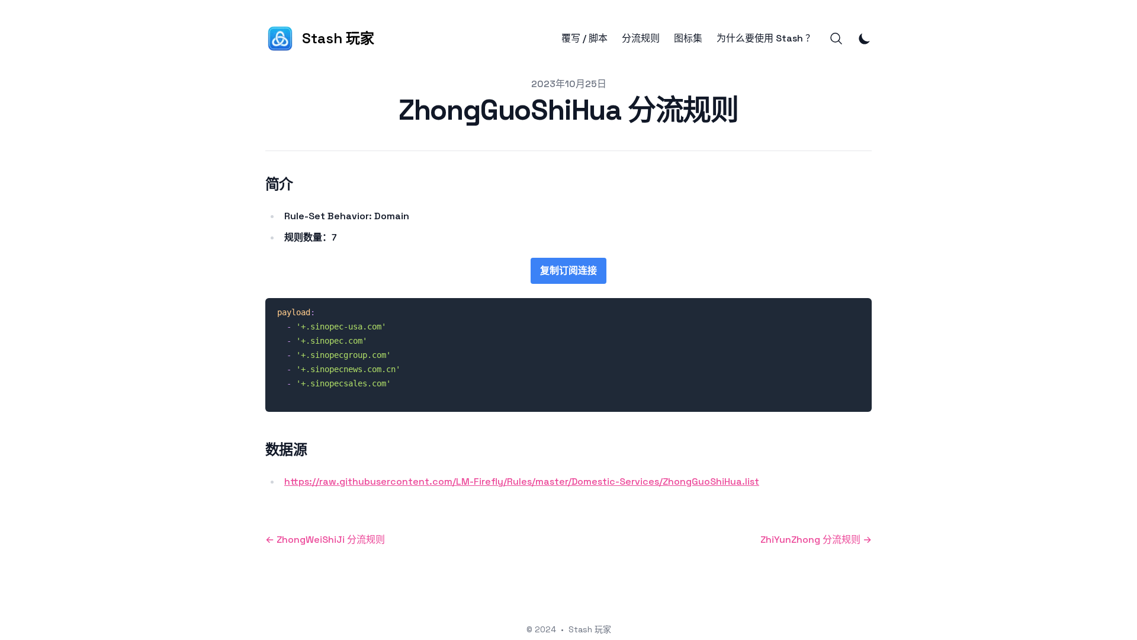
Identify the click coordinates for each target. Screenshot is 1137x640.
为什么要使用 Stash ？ (766, 38)
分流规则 (641, 38)
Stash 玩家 (589, 629)
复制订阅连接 (568, 270)
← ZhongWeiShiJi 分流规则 (325, 539)
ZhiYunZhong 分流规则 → (816, 539)
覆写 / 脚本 (584, 38)
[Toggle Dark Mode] (864, 38)
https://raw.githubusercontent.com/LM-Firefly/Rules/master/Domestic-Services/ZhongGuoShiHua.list (521, 481)
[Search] (836, 38)
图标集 (688, 38)
